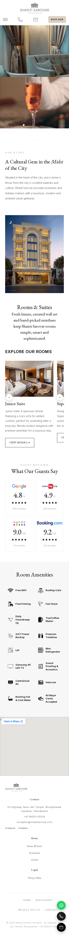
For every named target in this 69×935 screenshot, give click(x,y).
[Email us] (35, 19)
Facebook (23, 828)
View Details (19, 442)
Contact (34, 859)
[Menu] (5, 19)
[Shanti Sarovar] (34, 8)
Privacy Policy (34, 877)
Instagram (10, 828)
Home (27, 900)
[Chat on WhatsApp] (61, 905)
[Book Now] (61, 927)
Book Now (57, 19)
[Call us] (20, 19)
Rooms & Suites (34, 846)
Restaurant (34, 852)
